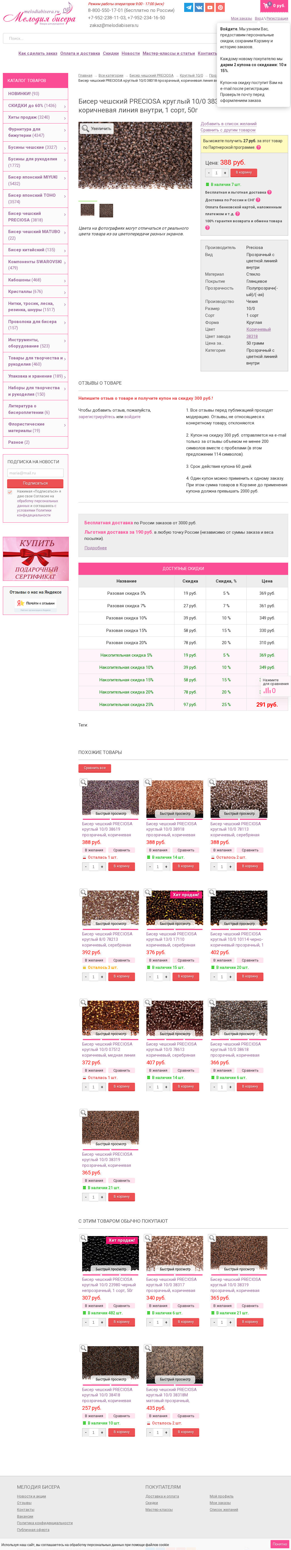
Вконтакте (199, 7)
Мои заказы (241, 18)
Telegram (188, 7)
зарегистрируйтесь (96, 416)
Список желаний (224, 1509)
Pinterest (220, 7)
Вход (259, 18)
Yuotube (209, 7)
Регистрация (277, 18)
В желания (94, 850)
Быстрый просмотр (111, 814)
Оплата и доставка (80, 53)
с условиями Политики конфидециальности (36, 511)
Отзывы (24, 1503)
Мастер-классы (159, 1509)
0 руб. (279, 5)
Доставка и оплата (162, 1496)
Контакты (208, 53)
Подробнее (95, 547)
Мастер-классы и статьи (169, 53)
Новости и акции (31, 1496)
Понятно (280, 1544)
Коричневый (258, 329)
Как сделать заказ (37, 53)
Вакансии (25, 1516)
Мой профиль (222, 1496)
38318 (252, 336)
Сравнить (276, 686)
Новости (131, 53)
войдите (132, 416)
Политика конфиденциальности (45, 1523)
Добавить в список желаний (229, 124)
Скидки (111, 53)
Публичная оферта (33, 1530)
